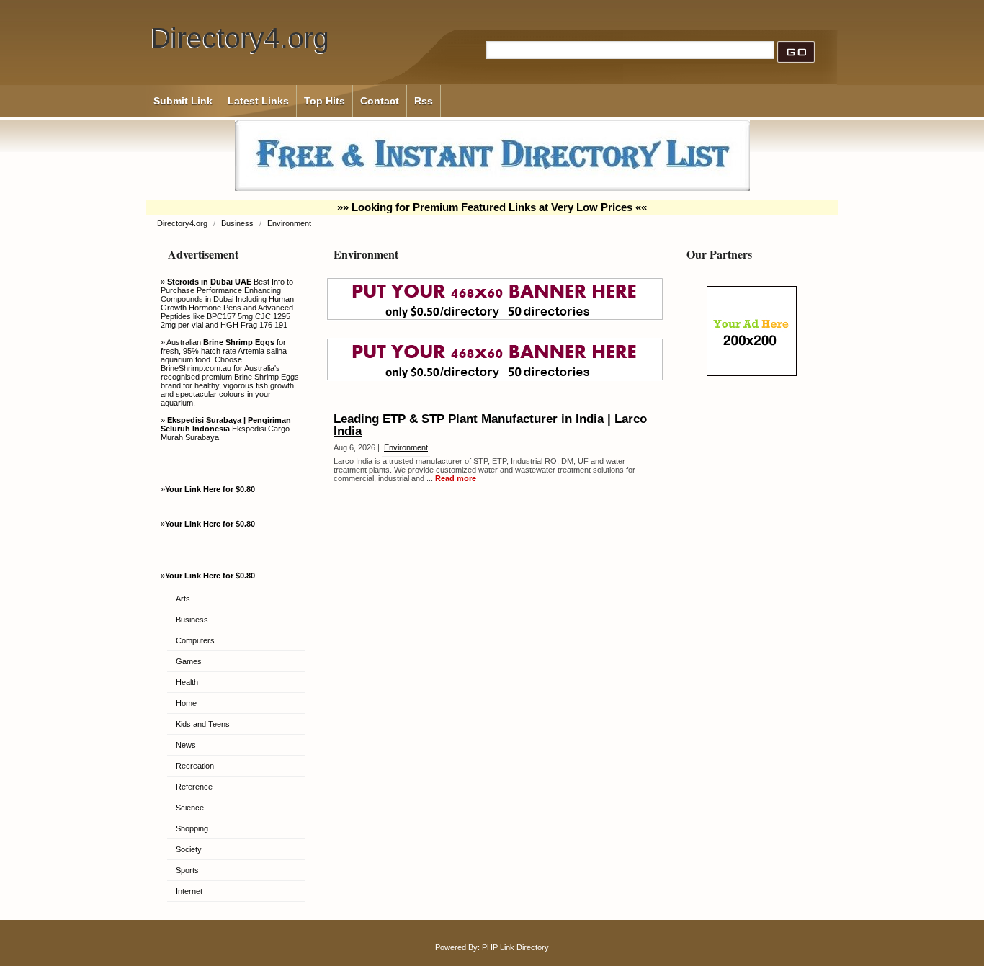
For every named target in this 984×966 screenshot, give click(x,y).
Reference (194, 786)
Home (186, 703)
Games (189, 661)
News (186, 745)
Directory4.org (240, 37)
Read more (455, 478)
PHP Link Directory (515, 947)
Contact (379, 101)
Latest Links (258, 101)
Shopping (192, 828)
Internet (189, 891)
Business (238, 223)
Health (187, 682)
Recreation (195, 765)
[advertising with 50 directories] (752, 373)
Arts (183, 598)
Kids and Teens (203, 724)
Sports (187, 870)
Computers (195, 640)
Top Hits (324, 101)
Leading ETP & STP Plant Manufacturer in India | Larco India (490, 425)
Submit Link (183, 101)
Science (190, 807)
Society (189, 849)
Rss (423, 101)
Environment (289, 223)
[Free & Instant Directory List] (492, 188)
